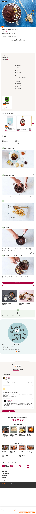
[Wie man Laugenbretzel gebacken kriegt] (30, 452)
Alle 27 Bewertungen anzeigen (8, 411)
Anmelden (18, 351)
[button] (4, 378)
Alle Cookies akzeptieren (23, 512)
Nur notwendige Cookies (31, 512)
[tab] (18, 471)
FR (4, 480)
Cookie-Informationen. (15, 510)
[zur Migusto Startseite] (4, 1)
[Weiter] (33, 123)
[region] (18, 510)
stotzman (7, 388)
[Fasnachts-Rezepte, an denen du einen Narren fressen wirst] (22, 452)
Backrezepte (4, 36)
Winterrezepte (14, 36)
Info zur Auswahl (8, 59)
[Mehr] (32, 385)
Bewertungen (15, 369)
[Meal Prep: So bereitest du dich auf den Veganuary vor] (5, 452)
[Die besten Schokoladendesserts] (13, 452)
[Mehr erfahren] (9, 304)
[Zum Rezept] (5, 433)
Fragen (21, 369)
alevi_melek (8, 377)
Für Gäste (9, 36)
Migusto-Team (9, 400)
